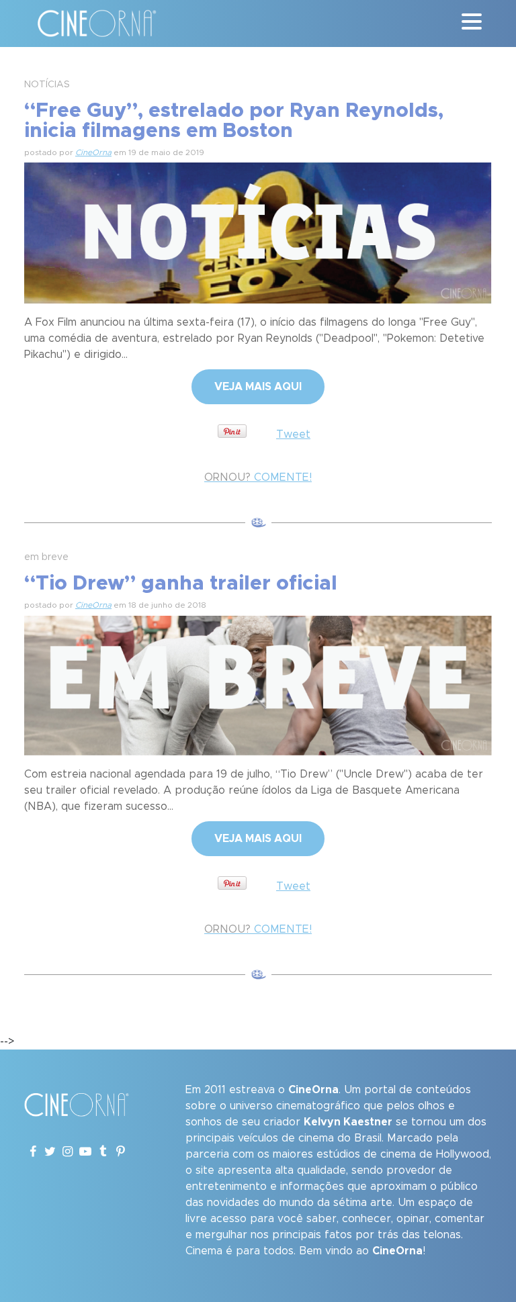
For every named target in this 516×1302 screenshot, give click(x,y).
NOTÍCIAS (47, 84)
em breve (46, 557)
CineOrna (93, 152)
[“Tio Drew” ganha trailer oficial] (258, 683)
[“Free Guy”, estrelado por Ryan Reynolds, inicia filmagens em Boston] (258, 231)
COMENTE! (258, 477)
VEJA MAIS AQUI (258, 386)
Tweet (293, 434)
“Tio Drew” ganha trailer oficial (180, 583)
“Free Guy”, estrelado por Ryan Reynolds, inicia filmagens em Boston (233, 121)
